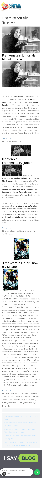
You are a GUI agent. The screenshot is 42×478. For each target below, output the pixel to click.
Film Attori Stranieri (28, 396)
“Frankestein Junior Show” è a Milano (20, 265)
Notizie (10, 234)
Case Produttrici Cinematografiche (17, 393)
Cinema (34, 393)
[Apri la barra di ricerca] (32, 6)
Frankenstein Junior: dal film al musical (19, 57)
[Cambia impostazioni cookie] (4, 474)
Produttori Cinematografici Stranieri (21, 403)
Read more (6, 138)
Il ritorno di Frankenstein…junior (17, 161)
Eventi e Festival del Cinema (15, 231)
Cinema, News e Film (13, 141)
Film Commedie (14, 399)
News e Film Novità (28, 399)
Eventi (18, 396)
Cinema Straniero (8, 396)
